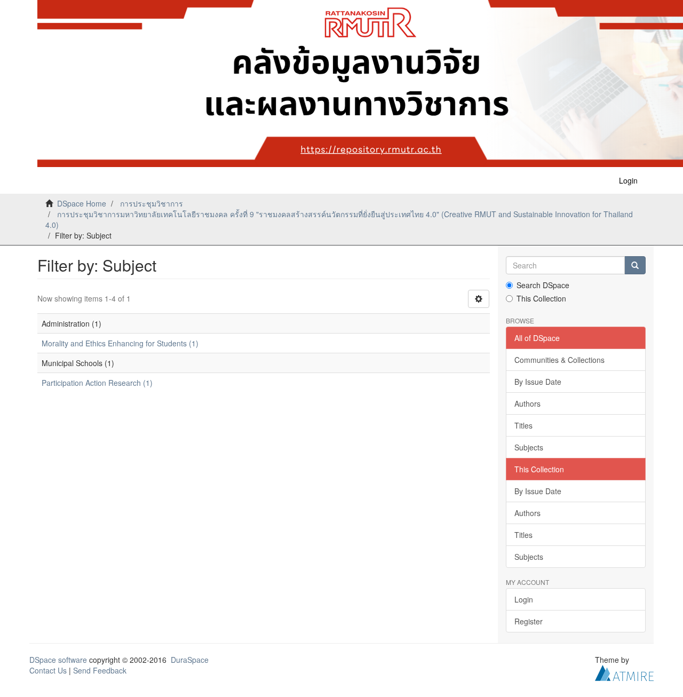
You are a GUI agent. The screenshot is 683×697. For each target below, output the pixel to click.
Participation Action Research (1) (97, 382)
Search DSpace (543, 285)
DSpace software (58, 659)
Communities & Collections (559, 359)
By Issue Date (537, 381)
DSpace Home (81, 203)
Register (528, 621)
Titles (523, 425)
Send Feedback (99, 670)
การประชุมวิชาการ (151, 203)
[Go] (635, 265)
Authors (527, 403)
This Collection (541, 298)
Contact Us (48, 670)
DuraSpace (190, 659)
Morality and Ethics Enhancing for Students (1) (120, 343)
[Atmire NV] (624, 672)
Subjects (528, 447)
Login (523, 599)
